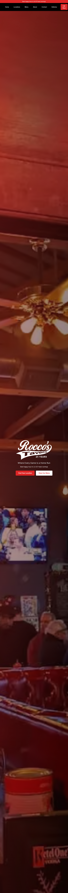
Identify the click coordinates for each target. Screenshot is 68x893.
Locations (17, 7)
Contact (44, 7)
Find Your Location (25, 473)
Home (7, 7)
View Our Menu (44, 473)
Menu (26, 7)
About (35, 7)
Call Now (64, 7)
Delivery (54, 7)
